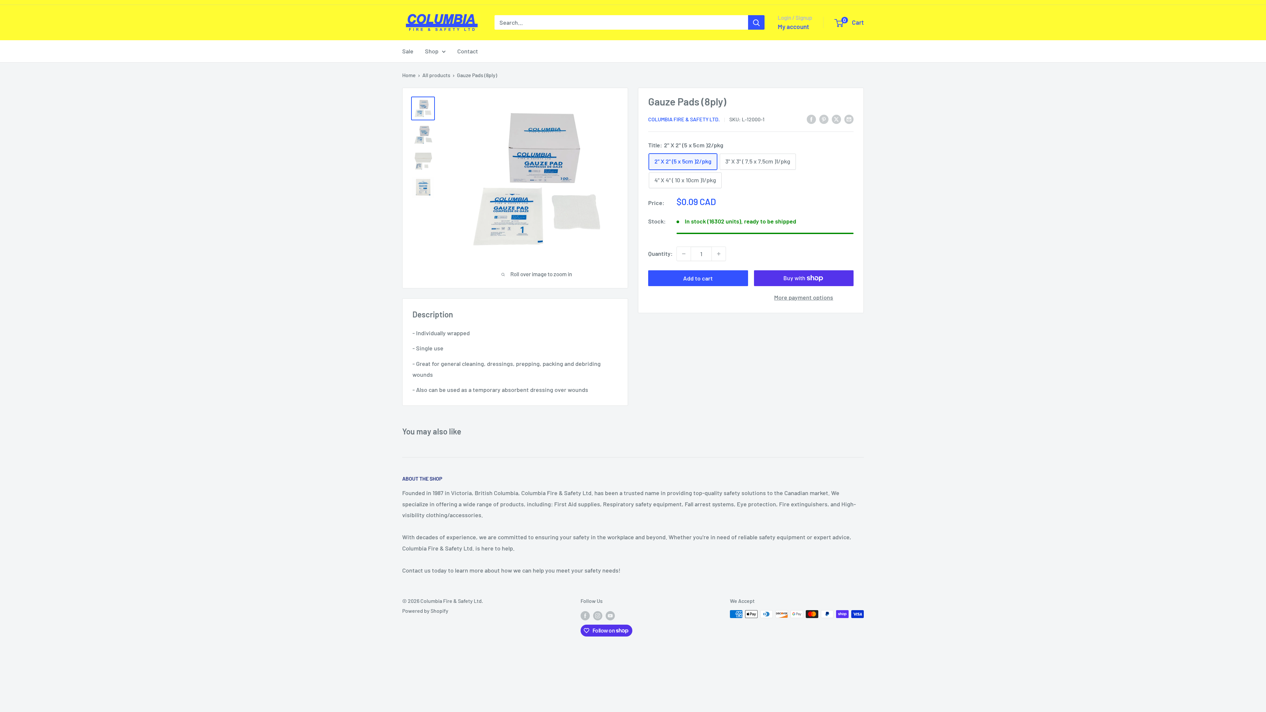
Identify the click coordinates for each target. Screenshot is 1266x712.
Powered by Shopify (425, 611)
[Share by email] (849, 119)
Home (409, 75)
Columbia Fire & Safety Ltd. (684, 119)
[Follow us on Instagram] (597, 615)
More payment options (803, 297)
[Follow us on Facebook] (585, 615)
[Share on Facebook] (811, 119)
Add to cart (698, 278)
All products (436, 75)
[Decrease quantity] (684, 254)
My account (793, 26)
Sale (407, 51)
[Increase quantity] (719, 254)
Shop (431, 51)
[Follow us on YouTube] (610, 615)
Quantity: (660, 253)
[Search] (756, 22)
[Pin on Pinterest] (824, 119)
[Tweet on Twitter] (836, 119)
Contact (467, 51)
